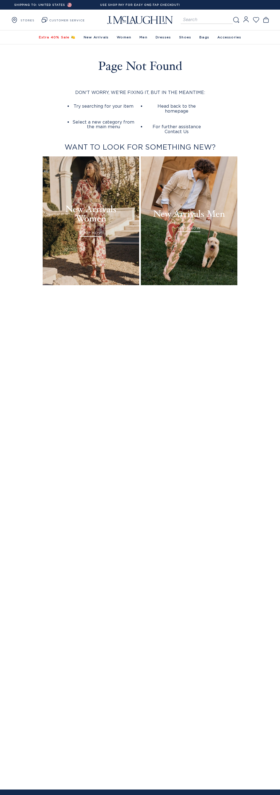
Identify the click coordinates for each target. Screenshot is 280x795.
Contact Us (177, 131)
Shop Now (91, 233)
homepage (176, 110)
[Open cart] (265, 19)
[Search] (236, 19)
